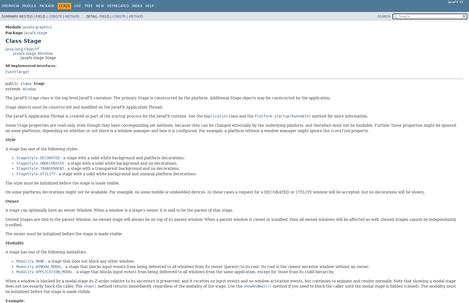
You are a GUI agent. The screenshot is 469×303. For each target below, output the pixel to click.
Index (137, 6)
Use (77, 6)
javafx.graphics (37, 27)
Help (149, 6)
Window (29, 89)
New (100, 6)
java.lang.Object (21, 49)
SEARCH (383, 16)
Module (29, 6)
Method (72, 16)
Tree (88, 6)
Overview (10, 6)
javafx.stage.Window (33, 53)
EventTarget (17, 72)
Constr (55, 16)
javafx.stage (35, 33)
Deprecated (118, 6)
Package (47, 6)
